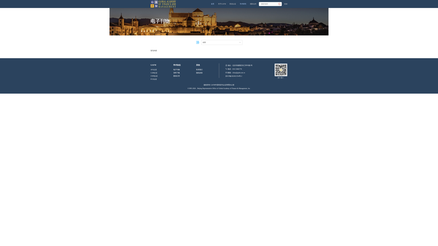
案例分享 (176, 76)
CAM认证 (154, 73)
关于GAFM (222, 4)
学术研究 (243, 4)
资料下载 (176, 73)
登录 (285, 4)
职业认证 (233, 4)
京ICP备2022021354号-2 (233, 76)
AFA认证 (154, 69)
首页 (212, 4)
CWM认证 (154, 76)
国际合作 (253, 4)
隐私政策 (199, 73)
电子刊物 (176, 69)
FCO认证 (154, 79)
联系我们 (199, 69)
